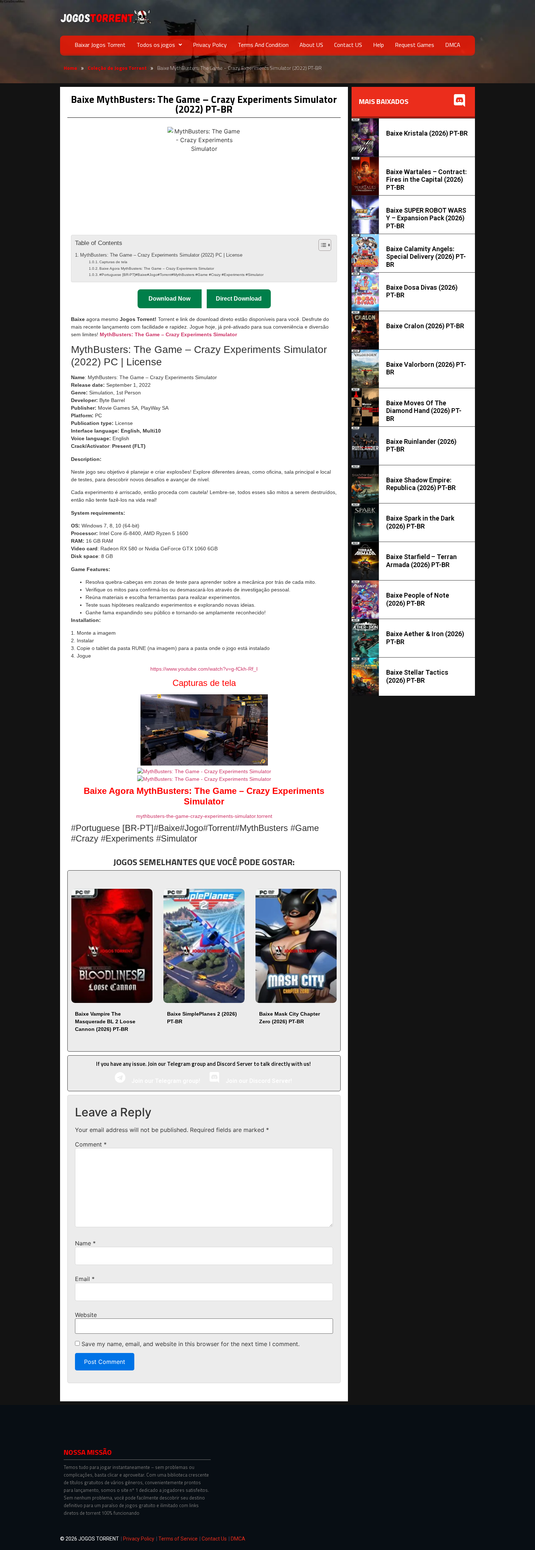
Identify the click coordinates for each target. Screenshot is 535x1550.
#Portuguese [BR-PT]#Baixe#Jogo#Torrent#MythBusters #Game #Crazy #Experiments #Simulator (181, 275)
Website (86, 1315)
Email (85, 1279)
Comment (91, 1144)
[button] (159, 45)
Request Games (414, 44)
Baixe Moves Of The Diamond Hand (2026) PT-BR (423, 410)
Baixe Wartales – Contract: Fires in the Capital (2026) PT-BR (426, 179)
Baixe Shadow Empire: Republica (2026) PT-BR (421, 484)
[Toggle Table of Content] (321, 245)
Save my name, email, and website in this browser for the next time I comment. (191, 1344)
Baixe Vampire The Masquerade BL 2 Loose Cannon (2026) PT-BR (105, 1021)
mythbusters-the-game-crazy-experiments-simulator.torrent (204, 816)
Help (378, 44)
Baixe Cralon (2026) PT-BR (425, 326)
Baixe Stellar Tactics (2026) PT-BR (417, 676)
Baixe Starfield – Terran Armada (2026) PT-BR (421, 561)
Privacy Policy (210, 44)
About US (311, 44)
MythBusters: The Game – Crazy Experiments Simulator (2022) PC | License (161, 255)
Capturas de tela (113, 262)
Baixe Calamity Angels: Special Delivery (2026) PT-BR (426, 256)
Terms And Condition (263, 44)
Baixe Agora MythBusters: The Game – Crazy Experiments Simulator (156, 268)
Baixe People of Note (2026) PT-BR (417, 599)
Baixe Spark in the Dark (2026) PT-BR (420, 522)
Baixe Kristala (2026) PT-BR (427, 133)
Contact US (348, 44)
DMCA (452, 44)
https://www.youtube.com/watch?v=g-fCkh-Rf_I (204, 669)
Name (85, 1243)
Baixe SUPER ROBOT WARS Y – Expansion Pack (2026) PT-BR (426, 218)
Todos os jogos (155, 44)
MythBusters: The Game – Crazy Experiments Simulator (168, 334)
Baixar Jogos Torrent (100, 44)
